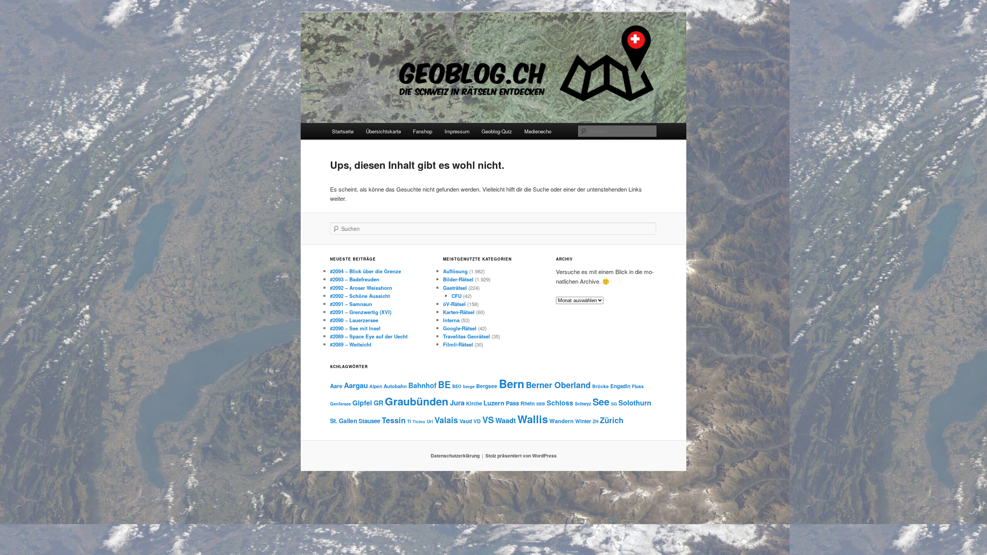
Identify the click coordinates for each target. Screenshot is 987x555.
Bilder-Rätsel (458, 279)
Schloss (560, 402)
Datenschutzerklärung (455, 455)
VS (488, 420)
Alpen (375, 386)
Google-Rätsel (460, 328)
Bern (511, 383)
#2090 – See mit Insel (355, 328)
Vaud (466, 421)
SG (614, 404)
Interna (451, 320)
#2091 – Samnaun (351, 304)
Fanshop (422, 131)
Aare (336, 386)
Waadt (505, 420)
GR (378, 402)
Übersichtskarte (383, 131)
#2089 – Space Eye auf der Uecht (369, 336)
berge (469, 386)
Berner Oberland (558, 385)
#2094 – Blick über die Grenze (365, 271)
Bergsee (486, 386)
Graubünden (416, 401)
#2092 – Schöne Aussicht (360, 295)
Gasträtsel (455, 287)
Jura (457, 403)
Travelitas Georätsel (466, 336)
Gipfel (362, 402)
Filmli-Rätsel (458, 344)
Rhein (527, 403)
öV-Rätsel (454, 304)
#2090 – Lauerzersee (354, 320)
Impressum (457, 131)
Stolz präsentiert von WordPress (521, 455)
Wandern (561, 421)
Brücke (600, 386)
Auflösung (455, 271)
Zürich (611, 420)
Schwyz (583, 403)
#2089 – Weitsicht (350, 344)
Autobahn (395, 386)
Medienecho (537, 131)
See (601, 402)
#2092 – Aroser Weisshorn (361, 287)
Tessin (394, 420)
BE (444, 384)
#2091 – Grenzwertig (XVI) (360, 312)
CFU (456, 295)
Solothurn (634, 403)
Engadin (620, 386)
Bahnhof (422, 385)
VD (477, 421)
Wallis (532, 418)
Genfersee (340, 403)
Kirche (474, 403)
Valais (446, 420)
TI (409, 421)
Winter (583, 421)
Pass (512, 403)
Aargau (356, 385)
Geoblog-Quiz (497, 131)
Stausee (369, 421)
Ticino (419, 421)
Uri (430, 421)
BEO (456, 386)
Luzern (493, 402)
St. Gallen (343, 421)
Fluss (638, 386)
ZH (595, 421)
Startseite (343, 131)
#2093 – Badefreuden (354, 279)
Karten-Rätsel (459, 312)
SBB (540, 404)
